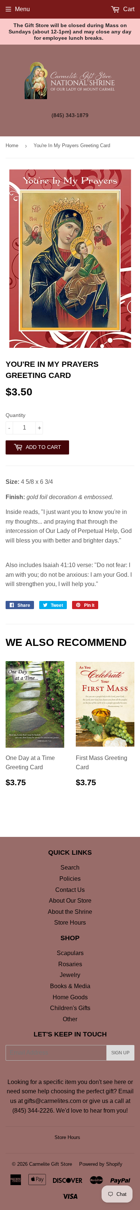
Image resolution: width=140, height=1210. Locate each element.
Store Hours (70, 922)
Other (70, 1019)
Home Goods (70, 997)
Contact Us (70, 890)
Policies (70, 879)
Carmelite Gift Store (50, 1164)
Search (70, 867)
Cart (128, 9)
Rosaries (70, 964)
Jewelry (70, 975)
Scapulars (70, 953)
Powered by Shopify (100, 1164)
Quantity (15, 415)
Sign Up (120, 1052)
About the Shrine (70, 912)
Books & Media (70, 986)
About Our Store (70, 900)
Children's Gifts (70, 1008)
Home (12, 145)
